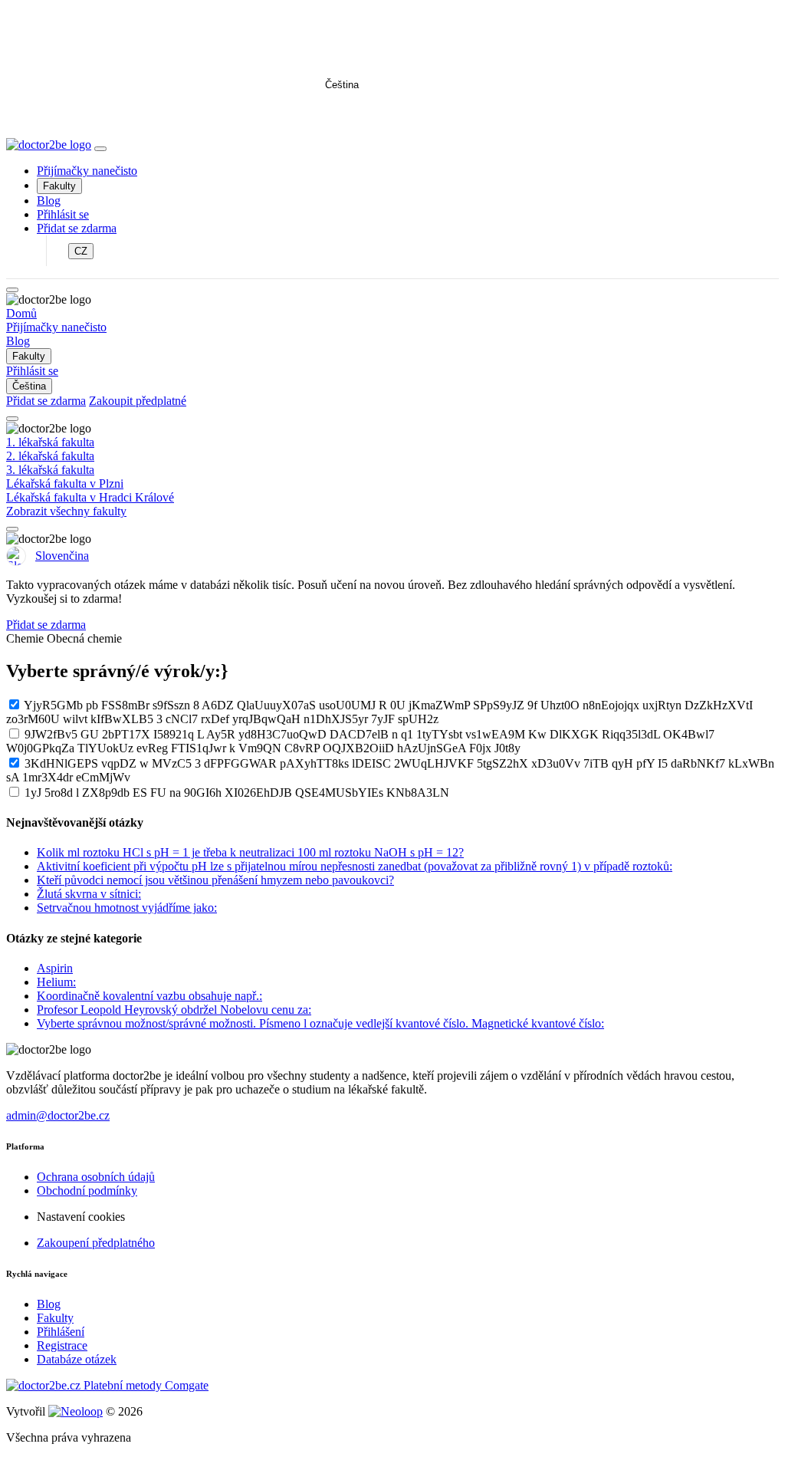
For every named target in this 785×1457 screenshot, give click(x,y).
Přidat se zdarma (77, 228)
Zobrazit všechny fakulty (66, 511)
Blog (49, 200)
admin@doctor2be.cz (58, 1115)
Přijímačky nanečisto (87, 170)
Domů (21, 313)
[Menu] (100, 148)
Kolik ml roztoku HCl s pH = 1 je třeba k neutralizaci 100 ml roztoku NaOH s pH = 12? (250, 852)
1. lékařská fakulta (50, 442)
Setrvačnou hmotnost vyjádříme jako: (127, 907)
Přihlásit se (63, 214)
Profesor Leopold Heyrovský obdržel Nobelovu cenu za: (174, 1009)
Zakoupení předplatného (96, 1242)
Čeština (342, 84)
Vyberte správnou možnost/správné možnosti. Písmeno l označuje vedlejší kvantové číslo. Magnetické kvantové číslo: (320, 1023)
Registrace (62, 1345)
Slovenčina (62, 555)
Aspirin (55, 968)
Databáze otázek (77, 1359)
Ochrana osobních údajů (96, 1176)
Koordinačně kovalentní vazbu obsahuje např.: (149, 995)
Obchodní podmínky (87, 1190)
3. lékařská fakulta (50, 469)
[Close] (12, 290)
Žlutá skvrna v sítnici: (89, 893)
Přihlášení (60, 1331)
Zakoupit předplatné (137, 400)
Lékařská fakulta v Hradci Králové (90, 497)
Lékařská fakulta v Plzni (64, 483)
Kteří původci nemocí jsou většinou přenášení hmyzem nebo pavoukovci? (215, 879)
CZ (80, 251)
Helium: (56, 981)
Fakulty (59, 186)
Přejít (319, 115)
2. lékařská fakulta (50, 455)
